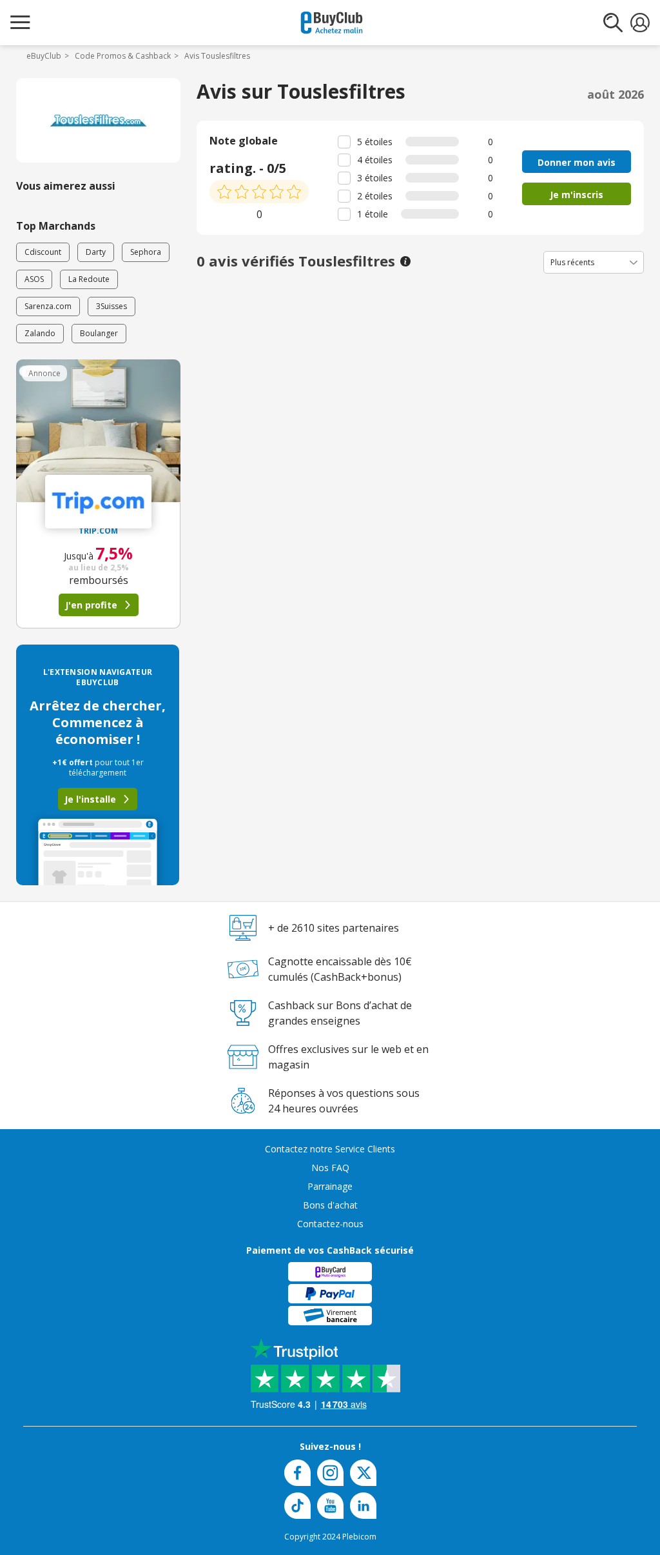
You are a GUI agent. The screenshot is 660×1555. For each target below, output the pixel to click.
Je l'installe (90, 799)
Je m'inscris (576, 194)
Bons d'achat (330, 1205)
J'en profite (91, 605)
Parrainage (330, 1186)
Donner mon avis (577, 162)
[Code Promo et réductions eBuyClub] (331, 22)
